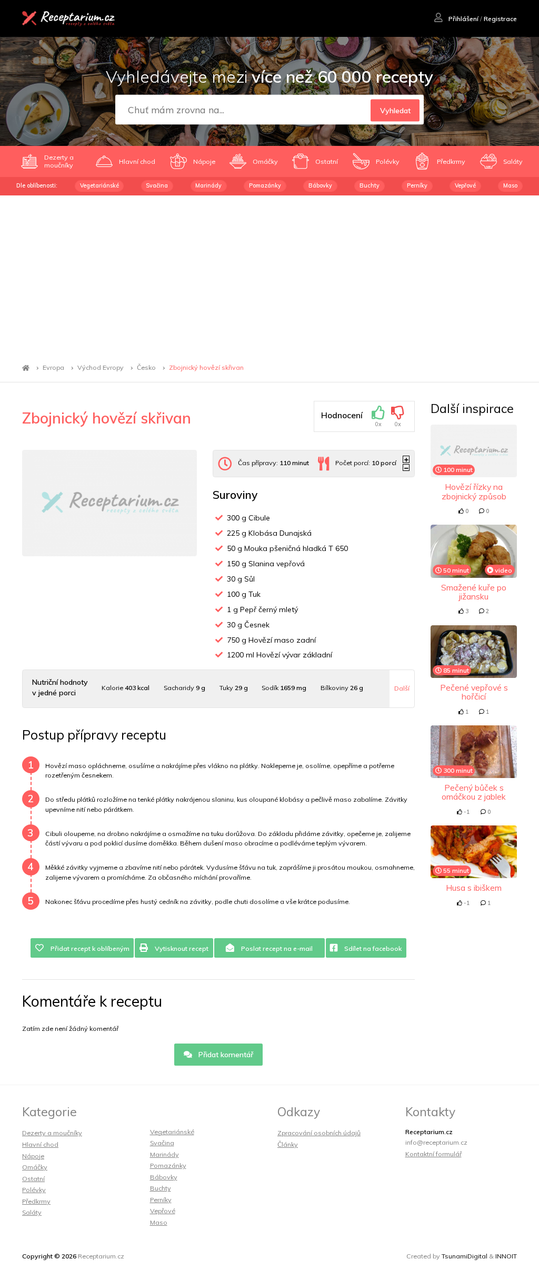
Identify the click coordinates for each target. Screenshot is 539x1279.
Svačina (157, 185)
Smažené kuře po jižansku (473, 592)
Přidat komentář (224, 1054)
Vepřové (465, 185)
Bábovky (320, 185)
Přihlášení (462, 19)
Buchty (370, 185)
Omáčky (34, 1167)
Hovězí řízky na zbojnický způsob (474, 491)
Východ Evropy (100, 368)
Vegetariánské (99, 185)
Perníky (417, 185)
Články (287, 1144)
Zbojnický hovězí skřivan (206, 368)
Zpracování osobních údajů (319, 1133)
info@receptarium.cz (436, 1142)
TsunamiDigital (464, 1256)
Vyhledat (395, 110)
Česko (146, 368)
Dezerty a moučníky (52, 1133)
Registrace (500, 19)
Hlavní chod (40, 1144)
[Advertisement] (269, 274)
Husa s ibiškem (474, 887)
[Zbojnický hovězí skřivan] (109, 503)
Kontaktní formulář (433, 1154)
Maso (510, 185)
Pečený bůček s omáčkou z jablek (474, 792)
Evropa (53, 368)
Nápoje (33, 1156)
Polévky (34, 1190)
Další (402, 688)
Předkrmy (36, 1201)
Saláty (32, 1212)
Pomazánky (265, 185)
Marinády (208, 185)
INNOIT (506, 1256)
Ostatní (33, 1179)
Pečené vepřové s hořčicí (474, 692)
